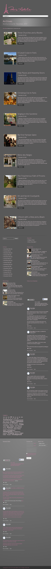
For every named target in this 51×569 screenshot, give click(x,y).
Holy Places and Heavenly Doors (31, 73)
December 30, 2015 (22, 35)
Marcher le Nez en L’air (36, 248)
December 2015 (7, 252)
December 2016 (7, 248)
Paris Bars (5, 428)
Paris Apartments (18, 427)
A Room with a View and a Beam (31, 217)
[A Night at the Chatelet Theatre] (5, 297)
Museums (10, 427)
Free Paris (6, 426)
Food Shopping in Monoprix (37, 266)
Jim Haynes (18, 426)
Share (35, 350)
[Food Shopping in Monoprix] (29, 268)
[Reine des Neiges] (10, 160)
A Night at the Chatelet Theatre (14, 295)
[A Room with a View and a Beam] (10, 222)
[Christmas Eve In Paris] (10, 98)
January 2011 (6, 272)
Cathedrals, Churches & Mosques (13, 422)
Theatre (9, 434)
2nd (6, 417)
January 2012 (6, 266)
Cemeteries (21, 423)
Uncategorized (17, 434)
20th (17, 418)
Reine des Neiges (25, 155)
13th (8, 418)
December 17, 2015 (22, 198)
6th (15, 417)
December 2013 (7, 260)
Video (30, 348)
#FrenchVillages (44, 346)
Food (21, 424)
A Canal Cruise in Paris (27, 52)
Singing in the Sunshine (27, 114)
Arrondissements (18, 420)
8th (17, 417)
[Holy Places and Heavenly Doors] (10, 78)
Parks (4, 430)
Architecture (8, 420)
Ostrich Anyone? (35, 260)
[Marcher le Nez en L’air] (29, 251)
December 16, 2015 (22, 219)
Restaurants (8, 431)
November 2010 (7, 276)
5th (13, 417)
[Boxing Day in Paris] (5, 285)
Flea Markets (16, 424)
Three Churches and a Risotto (30, 32)
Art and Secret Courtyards (28, 196)
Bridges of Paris (31, 240)
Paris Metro (10, 428)
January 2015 (6, 254)
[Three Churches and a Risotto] (10, 38)
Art (4, 421)
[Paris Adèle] (31, 299)
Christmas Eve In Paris (27, 93)
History (12, 426)
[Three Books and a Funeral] (29, 256)
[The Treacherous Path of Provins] (10, 181)
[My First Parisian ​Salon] (10, 140)
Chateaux (11, 424)
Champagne (5, 424)
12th (6, 418)
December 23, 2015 (22, 116)
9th (19, 417)
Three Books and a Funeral (37, 254)
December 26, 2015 (22, 75)
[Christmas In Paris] (5, 292)
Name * (35, 443)
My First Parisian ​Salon (27, 135)
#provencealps (38, 346)
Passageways (11, 430)
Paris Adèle (32, 308)
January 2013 (6, 262)
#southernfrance (31, 346)
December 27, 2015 (22, 55)
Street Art (17, 433)
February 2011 (7, 270)
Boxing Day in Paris (11, 283)
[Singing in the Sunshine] (10, 119)
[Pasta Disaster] (29, 274)
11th (4, 418)
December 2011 (7, 268)
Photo (30, 325)
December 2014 (7, 256)
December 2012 (7, 264)
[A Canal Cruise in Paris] (10, 58)
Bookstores (7, 421)
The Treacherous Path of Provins (31, 176)
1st (4, 417)
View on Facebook (30, 350)
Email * (35, 445)
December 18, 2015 (22, 178)
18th (12, 418)
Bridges (12, 421)
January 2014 (6, 258)
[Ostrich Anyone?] (29, 262)
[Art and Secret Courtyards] (10, 201)
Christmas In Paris (11, 289)
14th (10, 418)
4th (11, 417)
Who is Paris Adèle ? (32, 241)
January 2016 (6, 250)
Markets (4, 427)
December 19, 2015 (22, 157)
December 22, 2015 (22, 137)
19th (15, 418)
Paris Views (17, 428)
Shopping (11, 433)
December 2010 (7, 274)
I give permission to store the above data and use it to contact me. (31, 454)
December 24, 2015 (22, 95)
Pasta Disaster (35, 271)
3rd (8, 417)
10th (22, 417)
